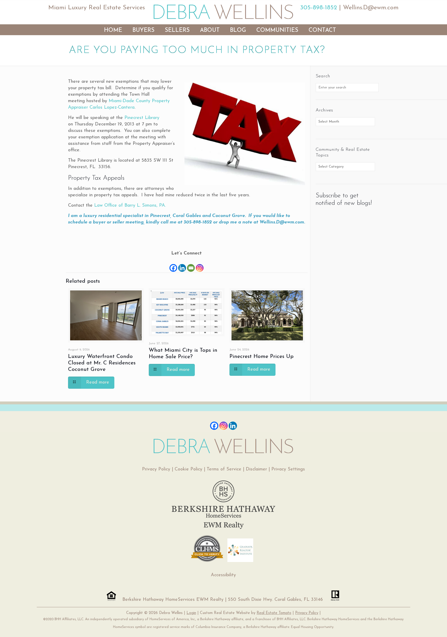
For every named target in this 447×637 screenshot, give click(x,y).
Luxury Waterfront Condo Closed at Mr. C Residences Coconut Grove (102, 363)
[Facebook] (173, 265)
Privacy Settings (288, 469)
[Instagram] (200, 265)
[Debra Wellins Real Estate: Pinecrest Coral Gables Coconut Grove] (223, 11)
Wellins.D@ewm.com (371, 8)
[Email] (191, 265)
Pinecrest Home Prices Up (261, 356)
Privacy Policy (156, 469)
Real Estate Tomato (274, 613)
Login (191, 613)
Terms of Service (224, 469)
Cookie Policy (188, 469)
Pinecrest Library (141, 118)
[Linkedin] (182, 265)
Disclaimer (256, 469)
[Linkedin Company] (233, 426)
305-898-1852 (318, 8)
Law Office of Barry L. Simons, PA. (130, 205)
